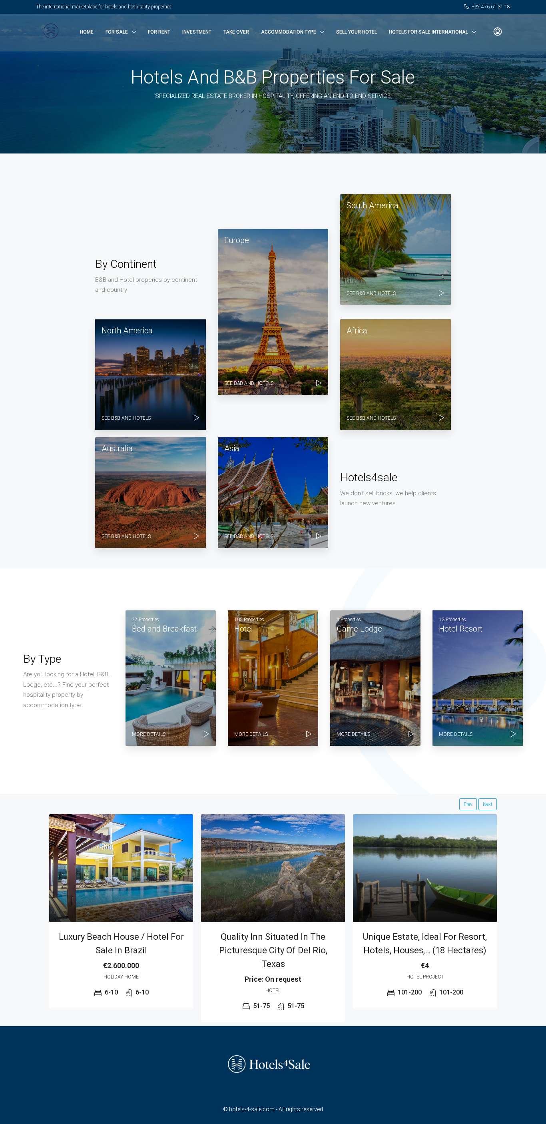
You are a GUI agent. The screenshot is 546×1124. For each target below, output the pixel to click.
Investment (196, 32)
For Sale (117, 32)
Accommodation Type (288, 32)
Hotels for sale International (428, 32)
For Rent (159, 32)
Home (87, 32)
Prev (468, 804)
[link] (121, 868)
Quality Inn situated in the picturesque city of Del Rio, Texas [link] (273, 950)
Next (487, 804)
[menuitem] (497, 32)
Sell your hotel (356, 32)
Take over (236, 32)
